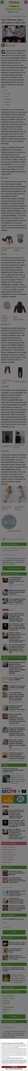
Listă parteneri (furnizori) (5, 1064)
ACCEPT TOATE (14, 1066)
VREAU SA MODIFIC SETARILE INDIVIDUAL (14, 1068)
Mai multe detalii (16, 1047)
